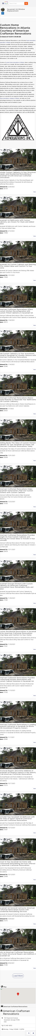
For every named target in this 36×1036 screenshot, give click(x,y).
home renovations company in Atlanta (9, 98)
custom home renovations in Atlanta (15, 62)
